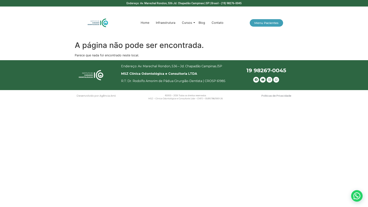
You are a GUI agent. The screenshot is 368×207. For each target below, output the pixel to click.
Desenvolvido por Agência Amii (96, 95)
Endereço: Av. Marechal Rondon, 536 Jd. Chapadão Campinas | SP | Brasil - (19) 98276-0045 (184, 3)
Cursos (187, 23)
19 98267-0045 (266, 70)
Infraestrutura (165, 23)
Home (145, 23)
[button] (357, 196)
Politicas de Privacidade (276, 95)
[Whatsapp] (276, 80)
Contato (217, 23)
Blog (202, 23)
